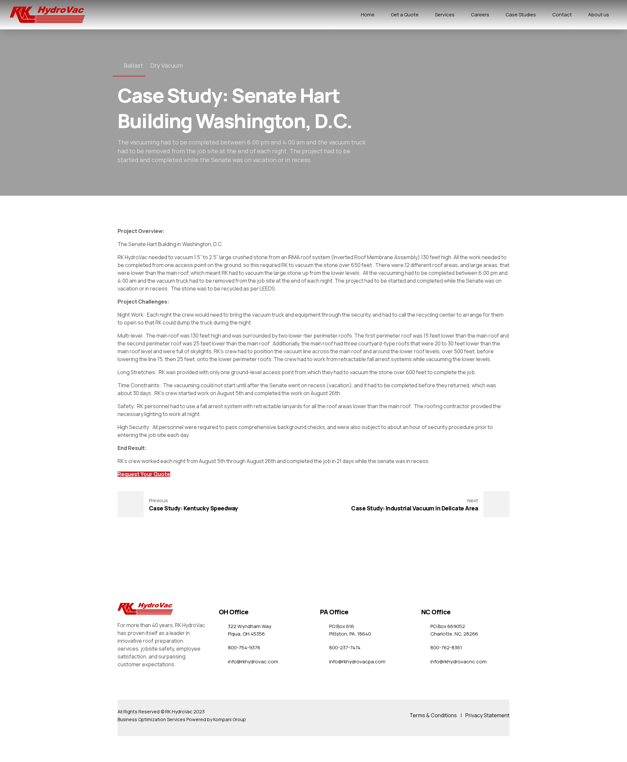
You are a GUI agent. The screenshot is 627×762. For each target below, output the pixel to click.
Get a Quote (405, 14)
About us (598, 14)
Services (445, 14)
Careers (480, 14)
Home (368, 14)
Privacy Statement (487, 715)
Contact (562, 14)
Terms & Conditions (433, 715)
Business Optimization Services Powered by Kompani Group (182, 719)
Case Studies (521, 14)
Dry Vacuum (166, 65)
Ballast (133, 65)
